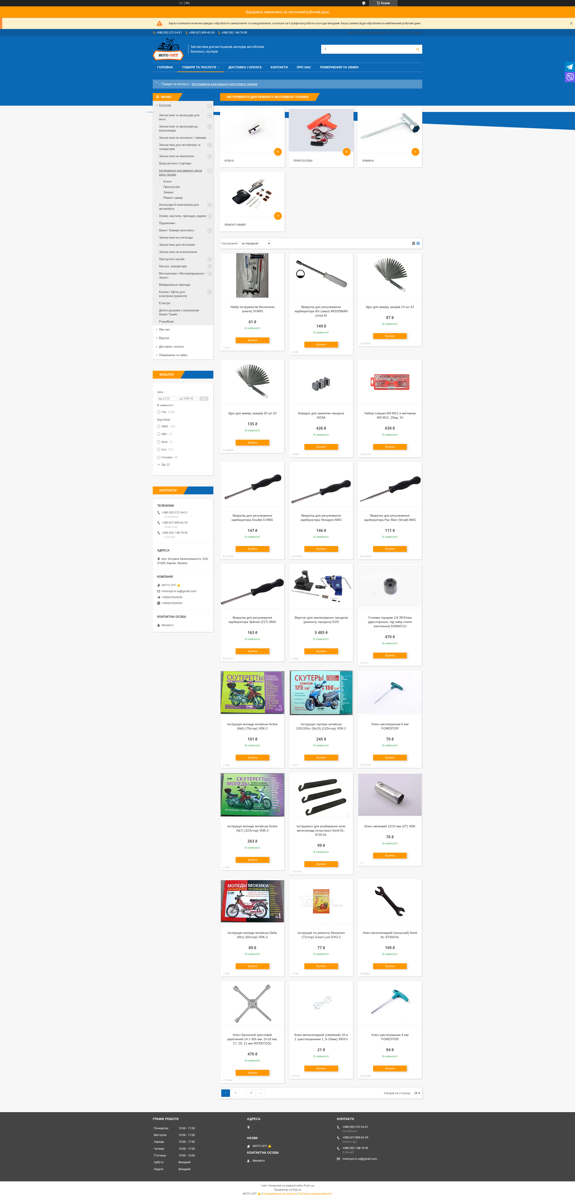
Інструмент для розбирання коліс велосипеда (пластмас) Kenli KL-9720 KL (321, 830)
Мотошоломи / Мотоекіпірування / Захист (182, 275)
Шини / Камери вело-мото (176, 230)
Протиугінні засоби (171, 259)
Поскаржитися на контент (279, 1193)
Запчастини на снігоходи (176, 237)
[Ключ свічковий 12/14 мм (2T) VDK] (390, 794)
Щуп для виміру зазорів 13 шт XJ (390, 307)
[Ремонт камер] (252, 194)
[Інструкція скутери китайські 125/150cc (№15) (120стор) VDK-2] (321, 692)
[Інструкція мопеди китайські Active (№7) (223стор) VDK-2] (252, 794)
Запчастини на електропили (178, 252)
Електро (164, 303)
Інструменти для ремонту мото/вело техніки (180, 172)
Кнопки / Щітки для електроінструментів (173, 294)
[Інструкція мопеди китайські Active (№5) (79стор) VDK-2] (252, 692)
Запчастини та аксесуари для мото (179, 117)
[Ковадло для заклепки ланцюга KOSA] (321, 381)
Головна (165, 67)
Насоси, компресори (173, 266)
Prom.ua (309, 1185)
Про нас (304, 67)
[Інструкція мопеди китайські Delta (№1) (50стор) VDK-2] (252, 901)
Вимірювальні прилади (174, 284)
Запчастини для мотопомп (177, 244)
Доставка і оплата (245, 67)
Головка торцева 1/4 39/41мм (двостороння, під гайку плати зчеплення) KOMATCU (390, 622)
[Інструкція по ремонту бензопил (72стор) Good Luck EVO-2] (321, 901)
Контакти (279, 67)
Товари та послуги (199, 67)
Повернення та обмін (339, 67)
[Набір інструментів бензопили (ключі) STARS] (252, 275)
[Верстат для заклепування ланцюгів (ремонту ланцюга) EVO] (321, 586)
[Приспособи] (321, 130)
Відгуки (164, 338)
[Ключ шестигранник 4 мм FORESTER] (390, 1003)
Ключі (229, 160)
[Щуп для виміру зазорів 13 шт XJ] (390, 275)
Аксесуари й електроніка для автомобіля (179, 206)
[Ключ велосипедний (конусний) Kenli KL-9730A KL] (390, 901)
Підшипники (167, 223)
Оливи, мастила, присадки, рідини (182, 216)
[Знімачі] (390, 130)
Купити (252, 340)
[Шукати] (417, 49)
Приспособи (302, 160)
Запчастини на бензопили (176, 156)
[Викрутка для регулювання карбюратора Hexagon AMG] (321, 484)
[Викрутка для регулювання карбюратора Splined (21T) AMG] (252, 586)
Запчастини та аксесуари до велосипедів (178, 128)
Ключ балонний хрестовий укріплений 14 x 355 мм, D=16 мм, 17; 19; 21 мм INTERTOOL (252, 1039)
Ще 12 (165, 464)
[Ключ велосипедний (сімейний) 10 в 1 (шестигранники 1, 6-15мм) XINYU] (321, 1003)
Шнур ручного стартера (175, 163)
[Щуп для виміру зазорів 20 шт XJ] (252, 381)
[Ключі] (252, 130)
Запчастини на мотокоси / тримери (182, 137)
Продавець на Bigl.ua (287, 1189)
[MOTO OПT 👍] (168, 49)
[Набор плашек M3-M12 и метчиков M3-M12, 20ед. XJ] (390, 381)
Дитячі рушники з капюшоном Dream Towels (179, 312)
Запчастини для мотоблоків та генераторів (179, 147)
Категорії (165, 105)
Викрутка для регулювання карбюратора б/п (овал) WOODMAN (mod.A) (321, 311)
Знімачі (368, 160)
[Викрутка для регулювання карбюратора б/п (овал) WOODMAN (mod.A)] (321, 275)
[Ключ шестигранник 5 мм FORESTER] (390, 692)
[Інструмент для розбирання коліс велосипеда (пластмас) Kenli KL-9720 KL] (321, 794)
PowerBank (166, 321)
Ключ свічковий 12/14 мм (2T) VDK (390, 826)
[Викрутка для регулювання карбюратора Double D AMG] (252, 484)
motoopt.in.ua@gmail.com (179, 591)
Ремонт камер (235, 224)
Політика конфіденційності (315, 1193)
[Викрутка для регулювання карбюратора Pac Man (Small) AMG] (390, 484)
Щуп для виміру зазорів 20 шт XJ (252, 413)
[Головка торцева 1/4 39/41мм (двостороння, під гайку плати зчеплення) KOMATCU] (390, 586)
